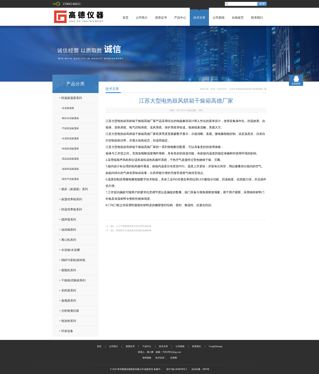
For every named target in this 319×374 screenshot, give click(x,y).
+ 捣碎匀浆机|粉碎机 (72, 260)
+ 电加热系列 (67, 320)
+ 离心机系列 (67, 239)
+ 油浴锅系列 (67, 229)
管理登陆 (146, 357)
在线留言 (238, 17)
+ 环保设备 (66, 331)
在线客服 (295, 83)
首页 (125, 17)
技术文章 (199, 17)
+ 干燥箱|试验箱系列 (72, 280)
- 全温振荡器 (67, 108)
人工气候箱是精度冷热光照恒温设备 (133, 226)
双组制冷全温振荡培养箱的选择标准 (133, 230)
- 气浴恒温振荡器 (70, 128)
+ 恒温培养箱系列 (70, 209)
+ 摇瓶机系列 (67, 270)
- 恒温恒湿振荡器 (70, 148)
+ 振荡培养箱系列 (70, 199)
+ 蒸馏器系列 (67, 300)
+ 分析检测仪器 (69, 310)
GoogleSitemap (215, 346)
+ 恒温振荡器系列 (70, 97)
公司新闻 (218, 17)
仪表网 (173, 357)
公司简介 (142, 17)
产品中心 (180, 17)
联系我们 (257, 17)
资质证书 (161, 17)
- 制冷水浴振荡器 (70, 118)
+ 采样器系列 (67, 290)
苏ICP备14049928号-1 (176, 369)
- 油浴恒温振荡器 (70, 168)
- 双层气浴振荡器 (70, 179)
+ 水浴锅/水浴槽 (69, 249)
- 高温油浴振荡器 (70, 158)
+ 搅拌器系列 (67, 219)
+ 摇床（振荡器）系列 (73, 189)
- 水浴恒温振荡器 (70, 138)
